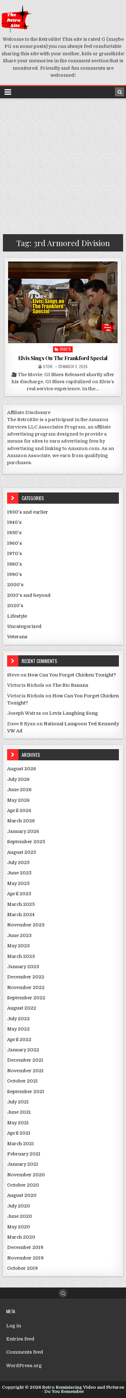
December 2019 (25, 1247)
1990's (14, 574)
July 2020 (18, 1205)
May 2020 (18, 1226)
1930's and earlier (27, 512)
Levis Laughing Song (73, 713)
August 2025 (21, 852)
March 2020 (21, 1237)
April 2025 (19, 893)
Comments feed (24, 1352)
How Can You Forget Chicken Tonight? (71, 674)
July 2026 (18, 779)
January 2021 (22, 1164)
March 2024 (21, 914)
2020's (15, 605)
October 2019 (22, 1268)
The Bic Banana (70, 685)
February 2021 (23, 1153)
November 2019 (25, 1258)
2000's (15, 584)
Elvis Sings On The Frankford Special (63, 357)
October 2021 (22, 1081)
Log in (13, 1325)
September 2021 (25, 1091)
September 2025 (26, 841)
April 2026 (19, 810)
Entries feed (20, 1338)
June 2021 (19, 1112)
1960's (65, 349)
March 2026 (21, 820)
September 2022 (26, 997)
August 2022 (21, 1008)
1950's (14, 532)
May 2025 (18, 883)
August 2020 (22, 1195)
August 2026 (21, 768)
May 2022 (18, 1028)
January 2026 (23, 831)
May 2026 (18, 800)
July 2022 (18, 1018)
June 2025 (19, 872)
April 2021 (18, 1133)
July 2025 (18, 862)
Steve (48, 366)
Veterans (17, 636)
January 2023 (23, 966)
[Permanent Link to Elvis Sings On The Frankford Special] (63, 302)
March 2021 (20, 1143)
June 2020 (19, 1216)
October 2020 (23, 1185)
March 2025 (21, 904)
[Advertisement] (63, 165)
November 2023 (26, 924)
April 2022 (19, 1039)
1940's (14, 522)
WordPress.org (24, 1365)
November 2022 (26, 987)
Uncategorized (24, 626)
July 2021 (18, 1101)
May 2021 (18, 1122)
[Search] (119, 91)
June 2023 (19, 935)
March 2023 (21, 956)
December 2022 (25, 976)
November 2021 (25, 1070)
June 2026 (19, 789)
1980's (14, 564)
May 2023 (18, 945)
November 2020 (26, 1174)
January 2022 (23, 1049)
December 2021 (25, 1060)
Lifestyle (17, 616)
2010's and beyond (29, 595)
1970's (14, 553)
